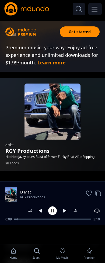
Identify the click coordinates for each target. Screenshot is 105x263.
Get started (80, 31)
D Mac (26, 192)
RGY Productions (32, 197)
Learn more (51, 62)
